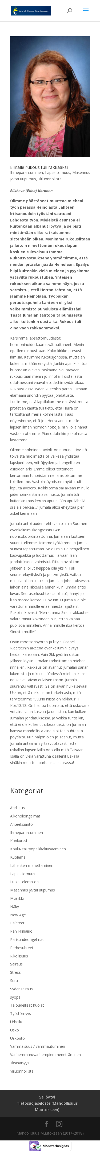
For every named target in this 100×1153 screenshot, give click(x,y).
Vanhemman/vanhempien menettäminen (45, 1054)
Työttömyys (20, 1013)
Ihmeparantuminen (26, 172)
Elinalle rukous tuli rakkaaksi (39, 167)
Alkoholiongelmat (25, 816)
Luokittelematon (24, 881)
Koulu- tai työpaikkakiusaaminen (38, 848)
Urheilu (16, 1021)
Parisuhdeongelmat (27, 939)
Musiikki (17, 898)
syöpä (15, 997)
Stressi (16, 972)
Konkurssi (18, 840)
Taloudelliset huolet (27, 1005)
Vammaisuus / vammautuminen (37, 1046)
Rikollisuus (19, 956)
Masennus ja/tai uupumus (32, 890)
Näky (14, 906)
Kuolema (18, 857)
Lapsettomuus (57, 172)
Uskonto (17, 1038)
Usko (14, 1030)
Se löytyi (47, 1097)
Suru (14, 980)
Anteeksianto (21, 824)
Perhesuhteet (21, 947)
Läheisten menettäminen (31, 865)
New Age (18, 914)
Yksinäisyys (19, 1062)
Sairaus (16, 964)
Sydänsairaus (21, 988)
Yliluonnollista (50, 178)
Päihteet (17, 922)
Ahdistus (17, 807)
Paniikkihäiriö (21, 931)
